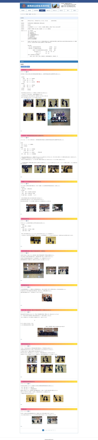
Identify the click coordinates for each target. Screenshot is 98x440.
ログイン (76, 1)
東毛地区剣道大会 (25, 285)
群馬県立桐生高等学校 (24, 1)
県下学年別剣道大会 (26, 344)
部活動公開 (24, 409)
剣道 (28, 71)
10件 (28, 66)
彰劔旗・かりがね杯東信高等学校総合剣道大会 (31, 181)
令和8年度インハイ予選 (26, 69)
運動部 (30, 14)
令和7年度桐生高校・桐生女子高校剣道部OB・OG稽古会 (33, 251)
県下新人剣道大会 (25, 218)
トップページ (23, 14)
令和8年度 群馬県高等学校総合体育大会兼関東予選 (32, 135)
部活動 (27, 14)
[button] (42, 10)
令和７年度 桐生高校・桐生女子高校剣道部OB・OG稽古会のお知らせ (36, 310)
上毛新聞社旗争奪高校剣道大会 (28, 381)
